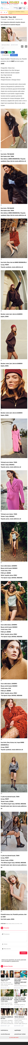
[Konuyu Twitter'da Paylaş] (5, 52)
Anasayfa (4, 19)
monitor (5, 1034)
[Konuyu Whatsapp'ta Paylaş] (9, 52)
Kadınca (9, 19)
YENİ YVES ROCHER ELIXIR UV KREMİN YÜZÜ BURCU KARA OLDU (20, 1000)
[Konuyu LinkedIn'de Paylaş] (13, 52)
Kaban (7, 923)
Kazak (10, 923)
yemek (20, 1034)
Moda (13, 19)
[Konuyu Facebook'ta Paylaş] (2, 52)
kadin (4, 1030)
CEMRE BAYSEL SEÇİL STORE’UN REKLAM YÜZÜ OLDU (7, 999)
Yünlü (21, 923)
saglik (17, 1030)
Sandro (13, 923)
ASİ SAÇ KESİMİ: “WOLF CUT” (5, 979)
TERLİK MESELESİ (19, 1017)
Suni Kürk (17, 923)
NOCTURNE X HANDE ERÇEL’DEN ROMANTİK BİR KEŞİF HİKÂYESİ (20, 981)
